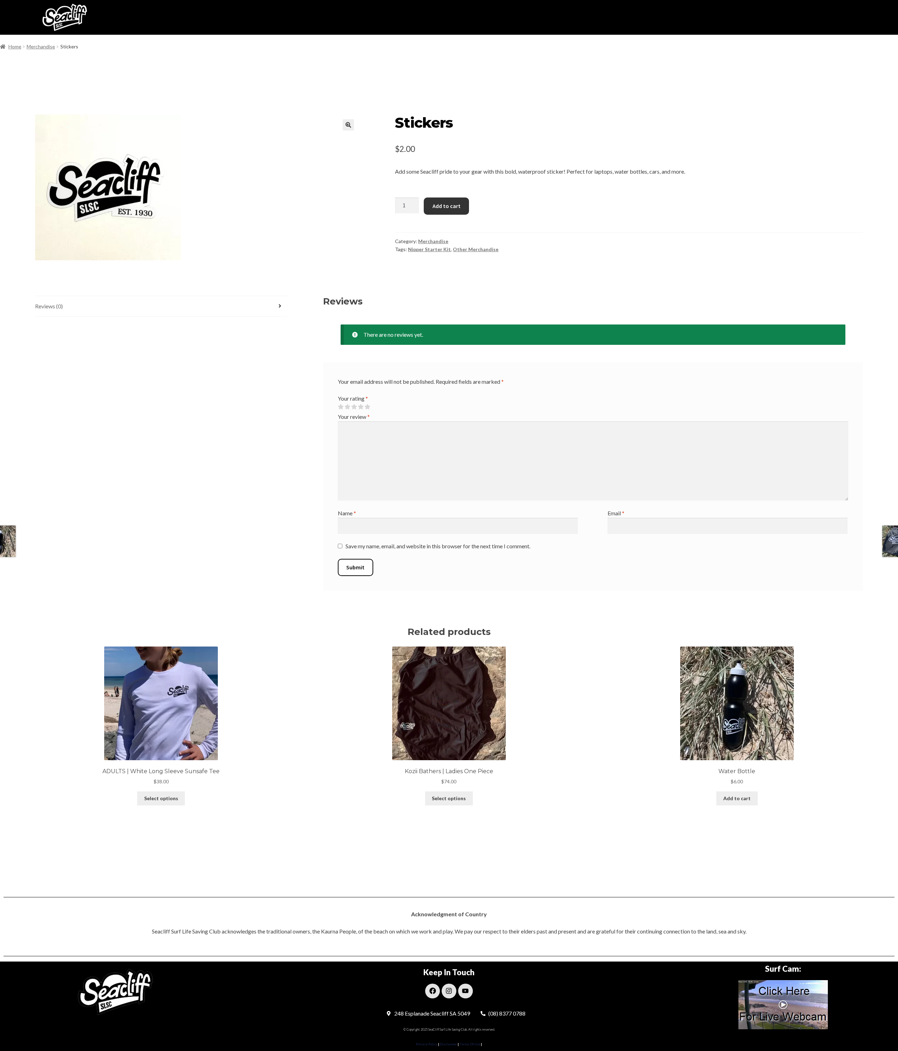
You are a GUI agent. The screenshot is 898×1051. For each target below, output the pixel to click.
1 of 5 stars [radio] (340, 407)
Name (347, 513)
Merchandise (41, 46)
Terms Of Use (469, 1044)
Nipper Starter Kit (429, 249)
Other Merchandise (475, 249)
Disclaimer (449, 1044)
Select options (161, 798)
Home (14, 46)
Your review (354, 416)
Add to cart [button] (737, 798)
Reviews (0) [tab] (49, 306)
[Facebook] (432, 991)
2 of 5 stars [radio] (347, 407)
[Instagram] (449, 991)
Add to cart (447, 205)
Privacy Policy (426, 1044)
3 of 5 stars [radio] (354, 407)
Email (616, 513)
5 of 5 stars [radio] (367, 407)
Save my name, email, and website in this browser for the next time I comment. (438, 546)
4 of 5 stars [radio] (360, 407)
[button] (348, 124)
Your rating (353, 398)
